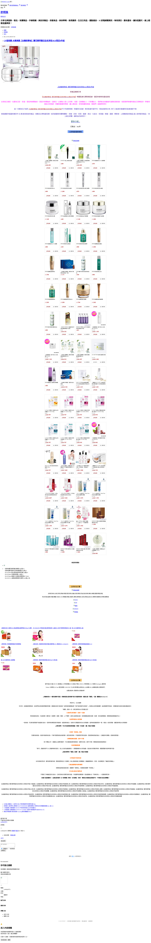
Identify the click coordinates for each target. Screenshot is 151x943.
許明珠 (4, 12)
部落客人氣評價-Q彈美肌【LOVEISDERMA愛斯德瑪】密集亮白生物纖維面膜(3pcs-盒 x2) (28, 806)
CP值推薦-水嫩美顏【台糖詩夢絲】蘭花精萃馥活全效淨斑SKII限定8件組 (34, 41)
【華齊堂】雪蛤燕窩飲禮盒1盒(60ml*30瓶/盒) (44, 660)
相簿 (5, 30)
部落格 (6, 32)
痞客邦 (13, 830)
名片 (5, 34)
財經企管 (12, 835)
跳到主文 (3, 16)
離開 (9, 939)
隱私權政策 (84, 921)
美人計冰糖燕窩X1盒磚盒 (8, 660)
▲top (2, 838)
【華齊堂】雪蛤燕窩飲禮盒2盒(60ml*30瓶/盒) (84, 660)
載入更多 (3, 841)
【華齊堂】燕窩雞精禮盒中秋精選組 (11, 644)
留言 (17, 830)
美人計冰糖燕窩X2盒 (77, 628)
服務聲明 (90, 921)
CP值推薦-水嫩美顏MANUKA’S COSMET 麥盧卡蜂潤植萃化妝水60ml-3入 (24, 809)
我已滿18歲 (3, 939)
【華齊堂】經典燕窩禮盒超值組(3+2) (82, 644)
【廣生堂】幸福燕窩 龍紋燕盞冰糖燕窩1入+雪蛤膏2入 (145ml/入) (50, 644)
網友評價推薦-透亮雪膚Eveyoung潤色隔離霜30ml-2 (18, 811)
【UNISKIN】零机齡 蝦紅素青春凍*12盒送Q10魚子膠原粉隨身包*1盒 (51, 628)
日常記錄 (13, 27)
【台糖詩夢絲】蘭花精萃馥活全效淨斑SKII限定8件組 (75, 87)
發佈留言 (3, 850)
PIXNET (64, 921)
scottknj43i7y (4, 822)
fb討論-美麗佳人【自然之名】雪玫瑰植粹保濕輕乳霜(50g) (20, 804)
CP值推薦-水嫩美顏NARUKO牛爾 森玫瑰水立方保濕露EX (20, 807)
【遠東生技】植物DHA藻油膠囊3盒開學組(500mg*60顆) (16, 628)
